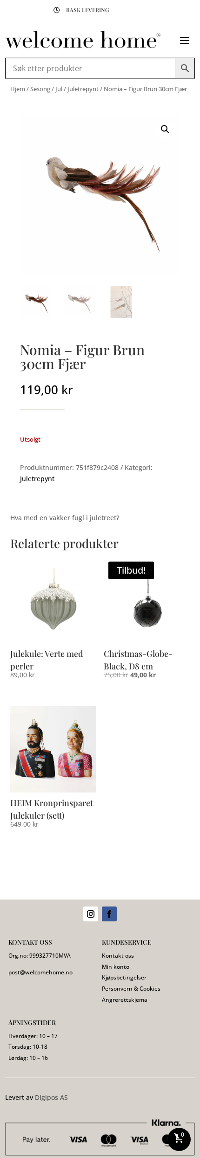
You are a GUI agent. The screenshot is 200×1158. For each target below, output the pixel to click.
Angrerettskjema (124, 1000)
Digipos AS (51, 1097)
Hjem (17, 89)
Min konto (115, 967)
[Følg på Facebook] (109, 914)
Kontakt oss (118, 955)
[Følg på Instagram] (90, 914)
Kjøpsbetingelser (124, 977)
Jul (58, 89)
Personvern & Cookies (131, 989)
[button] (165, 129)
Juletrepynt (83, 89)
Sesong (40, 89)
